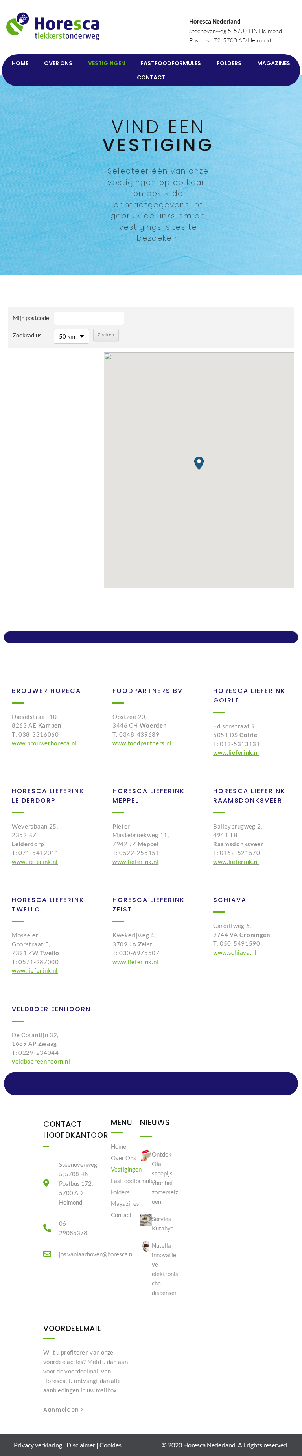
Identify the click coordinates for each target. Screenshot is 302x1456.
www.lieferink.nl (236, 752)
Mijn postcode (31, 317)
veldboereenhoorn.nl (41, 1061)
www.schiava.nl (235, 952)
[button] (199, 463)
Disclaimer (80, 1445)
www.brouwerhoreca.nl (44, 742)
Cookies (110, 1445)
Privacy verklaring (38, 1445)
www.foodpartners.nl (141, 742)
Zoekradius (27, 335)
